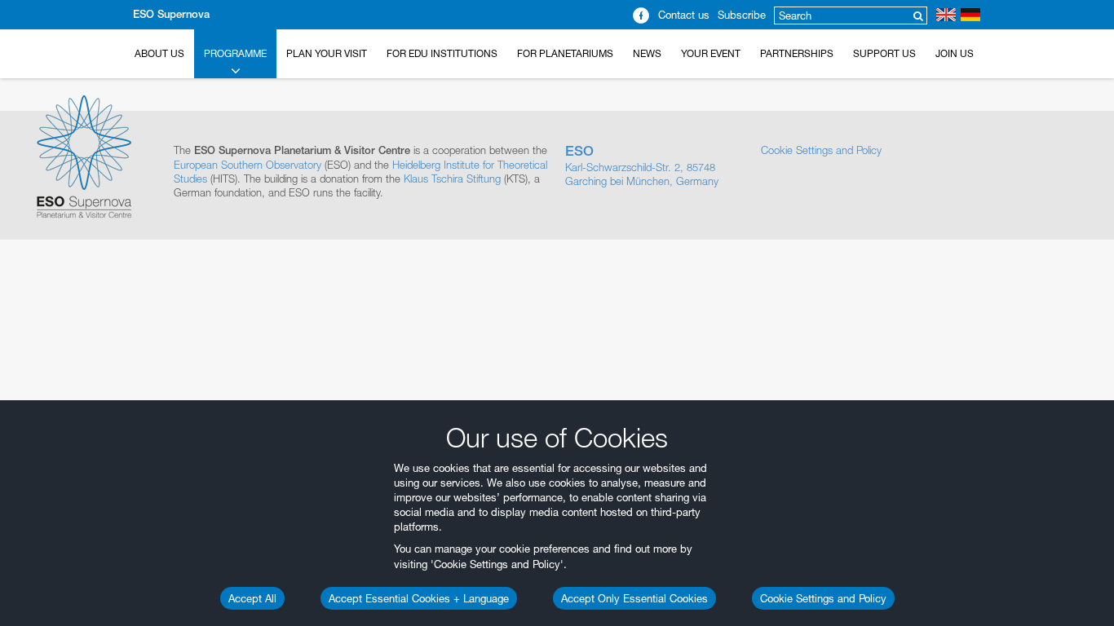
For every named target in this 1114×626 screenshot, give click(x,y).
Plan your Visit (326, 53)
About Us (159, 53)
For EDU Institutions (442, 53)
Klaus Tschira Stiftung (452, 178)
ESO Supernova (171, 14)
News (647, 53)
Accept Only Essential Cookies (634, 598)
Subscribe (742, 14)
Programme (235, 53)
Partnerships (796, 53)
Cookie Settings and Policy (823, 598)
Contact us (684, 14)
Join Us (954, 53)
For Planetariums (565, 53)
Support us (884, 53)
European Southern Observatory (247, 164)
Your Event (710, 53)
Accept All (252, 598)
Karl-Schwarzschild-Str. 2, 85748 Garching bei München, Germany (641, 165)
